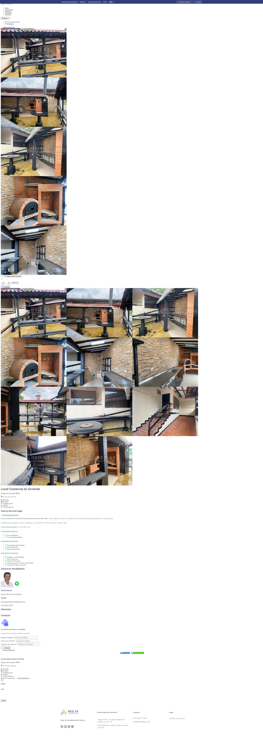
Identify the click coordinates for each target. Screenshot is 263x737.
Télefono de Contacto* (9, 644)
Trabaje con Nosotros (94, 2)
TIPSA (105, 2)
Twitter (127, 652)
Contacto (8, 14)
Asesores (8, 11)
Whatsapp (140, 652)
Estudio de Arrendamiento (70, 2)
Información (9, 9)
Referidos (83, 2)
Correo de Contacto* (8, 641)
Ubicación (8, 13)
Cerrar (3, 700)
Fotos (7, 8)
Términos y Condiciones (177, 718)
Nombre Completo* (7, 637)
